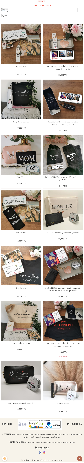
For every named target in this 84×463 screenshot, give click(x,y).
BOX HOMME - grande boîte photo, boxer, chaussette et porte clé (63, 344)
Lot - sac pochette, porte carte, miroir (63, 233)
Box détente (21, 288)
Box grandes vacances (21, 343)
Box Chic (21, 177)
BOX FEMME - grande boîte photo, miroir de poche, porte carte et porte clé (63, 289)
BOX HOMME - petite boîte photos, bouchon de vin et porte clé (63, 123)
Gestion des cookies (57, 460)
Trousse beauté (63, 403)
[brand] (5, 10)
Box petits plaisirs (21, 66)
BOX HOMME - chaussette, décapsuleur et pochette (63, 178)
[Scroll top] (79, 458)
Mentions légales (25, 460)
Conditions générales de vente (41, 460)
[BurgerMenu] (80, 10)
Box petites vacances (21, 122)
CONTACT (7, 424)
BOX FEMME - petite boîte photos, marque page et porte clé (63, 67)
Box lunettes (21, 233)
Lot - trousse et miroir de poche (21, 403)
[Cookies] (4, 458)
